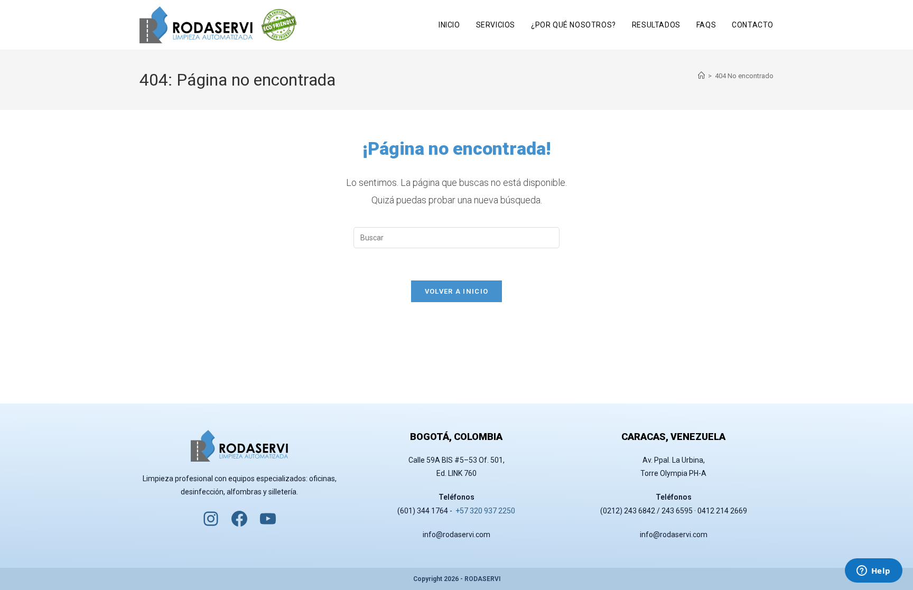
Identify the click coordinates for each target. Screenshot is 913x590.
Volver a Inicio (457, 291)
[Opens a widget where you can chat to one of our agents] (873, 571)
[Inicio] (701, 76)
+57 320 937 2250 (485, 511)
